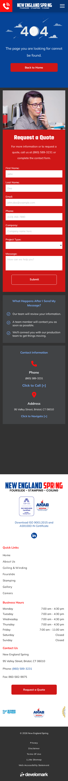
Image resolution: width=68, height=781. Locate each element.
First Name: (12, 168)
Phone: (10, 211)
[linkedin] (34, 536)
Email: (9, 196)
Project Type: (13, 239)
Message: (11, 253)
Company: (12, 225)
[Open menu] (62, 6)
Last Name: (12, 182)
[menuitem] (34, 555)
